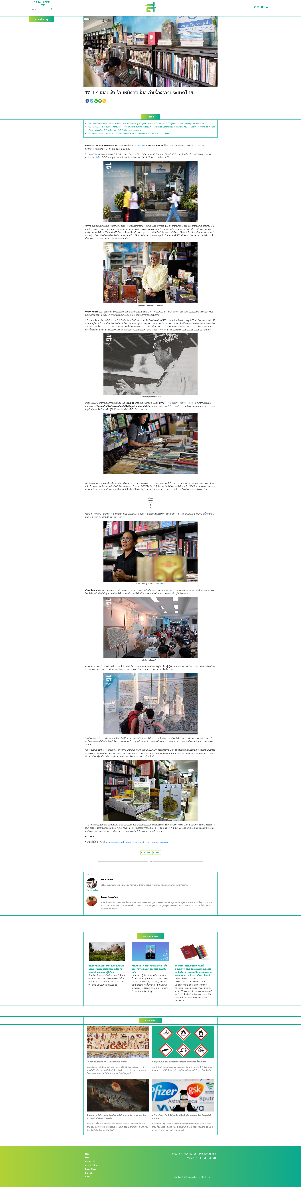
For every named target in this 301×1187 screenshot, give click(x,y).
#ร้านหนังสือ (146, 852)
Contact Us (190, 1153)
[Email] (100, 101)
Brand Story (90, 1169)
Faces (88, 1157)
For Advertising (207, 1153)
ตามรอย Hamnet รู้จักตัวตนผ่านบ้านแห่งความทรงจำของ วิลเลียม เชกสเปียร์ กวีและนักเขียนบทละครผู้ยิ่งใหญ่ (106, 969)
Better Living (91, 1161)
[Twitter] (91, 101)
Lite (87, 1153)
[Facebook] (87, 101)
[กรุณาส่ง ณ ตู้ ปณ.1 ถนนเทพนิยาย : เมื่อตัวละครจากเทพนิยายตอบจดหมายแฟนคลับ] (150, 951)
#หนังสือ (156, 852)
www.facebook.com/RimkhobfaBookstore (123, 842)
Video (88, 1176)
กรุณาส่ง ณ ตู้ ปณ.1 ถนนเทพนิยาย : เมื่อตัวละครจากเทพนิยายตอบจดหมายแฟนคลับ (149, 969)
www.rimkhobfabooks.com (157, 842)
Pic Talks (89, 1173)
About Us (177, 1153)
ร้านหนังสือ (139, 145)
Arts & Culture (92, 1165)
